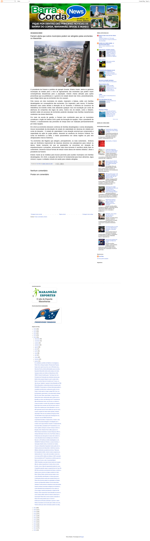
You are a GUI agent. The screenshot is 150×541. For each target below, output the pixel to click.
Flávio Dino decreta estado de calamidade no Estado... (47, 480)
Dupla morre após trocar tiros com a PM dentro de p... (47, 367)
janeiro (36, 361)
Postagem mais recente (36, 214)
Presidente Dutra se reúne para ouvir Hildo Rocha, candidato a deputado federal (112, 228)
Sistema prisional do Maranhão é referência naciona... (47, 448)
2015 (35, 520)
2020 (35, 509)
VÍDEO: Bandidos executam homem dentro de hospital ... (48, 462)
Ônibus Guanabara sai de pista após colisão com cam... (48, 502)
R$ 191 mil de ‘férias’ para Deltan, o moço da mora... (47, 395)
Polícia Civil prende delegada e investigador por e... (47, 421)
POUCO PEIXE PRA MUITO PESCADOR (107, 81)
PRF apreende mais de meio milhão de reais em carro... (48, 409)
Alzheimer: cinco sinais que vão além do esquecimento (111, 215)
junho (36, 351)
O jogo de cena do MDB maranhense (43, 417)
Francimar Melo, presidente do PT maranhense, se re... (48, 425)
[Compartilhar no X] (60, 164)
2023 (35, 335)
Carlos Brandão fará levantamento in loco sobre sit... (47, 488)
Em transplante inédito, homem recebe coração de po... (48, 452)
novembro (37, 341)
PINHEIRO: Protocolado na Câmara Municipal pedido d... (48, 387)
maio (36, 353)
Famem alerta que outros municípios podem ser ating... (48, 504)
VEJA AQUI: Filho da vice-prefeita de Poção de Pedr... (47, 413)
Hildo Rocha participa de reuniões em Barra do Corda (111, 241)
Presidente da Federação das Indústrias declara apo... (47, 377)
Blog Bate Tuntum (103, 109)
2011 (35, 528)
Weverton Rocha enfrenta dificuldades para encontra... (47, 369)
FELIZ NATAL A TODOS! (111, 141)
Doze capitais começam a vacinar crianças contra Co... (47, 427)
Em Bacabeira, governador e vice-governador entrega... (48, 393)
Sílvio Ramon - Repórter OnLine (106, 49)
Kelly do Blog (102, 60)
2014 (35, 522)
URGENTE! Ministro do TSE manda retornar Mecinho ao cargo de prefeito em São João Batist (107, 39)
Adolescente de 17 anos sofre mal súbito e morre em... (47, 454)
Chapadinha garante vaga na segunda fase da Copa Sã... (48, 468)
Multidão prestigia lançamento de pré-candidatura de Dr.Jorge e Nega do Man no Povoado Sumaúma (111, 88)
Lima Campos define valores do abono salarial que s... (47, 494)
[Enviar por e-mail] (56, 164)
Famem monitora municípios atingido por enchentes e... (48, 486)
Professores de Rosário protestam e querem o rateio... (47, 500)
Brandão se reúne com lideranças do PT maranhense (47, 399)
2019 (35, 511)
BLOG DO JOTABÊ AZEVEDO (106, 80)
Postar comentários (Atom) (41, 216)
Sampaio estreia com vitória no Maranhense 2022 (46, 373)
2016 (35, 517)
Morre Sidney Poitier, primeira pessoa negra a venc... (47, 474)
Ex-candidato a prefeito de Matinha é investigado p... (47, 363)
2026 (35, 329)
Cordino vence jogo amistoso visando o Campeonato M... (48, 423)
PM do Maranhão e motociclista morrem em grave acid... (48, 385)
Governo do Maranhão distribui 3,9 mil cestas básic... (47, 482)
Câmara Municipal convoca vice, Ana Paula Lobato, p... (48, 433)
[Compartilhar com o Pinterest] (63, 164)
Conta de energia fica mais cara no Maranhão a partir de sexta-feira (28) (112, 151)
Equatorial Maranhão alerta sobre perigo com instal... (47, 371)
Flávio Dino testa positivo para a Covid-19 (44, 498)
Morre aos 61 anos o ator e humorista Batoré (45, 460)
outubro (37, 343)
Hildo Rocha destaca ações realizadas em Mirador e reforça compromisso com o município (110, 202)
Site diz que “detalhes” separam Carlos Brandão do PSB (48, 383)
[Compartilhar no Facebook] (61, 164)
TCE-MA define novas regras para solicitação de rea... (47, 415)
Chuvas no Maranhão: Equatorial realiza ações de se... (48, 446)
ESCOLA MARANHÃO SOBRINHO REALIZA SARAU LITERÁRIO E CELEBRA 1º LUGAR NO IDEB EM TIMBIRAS (111, 54)
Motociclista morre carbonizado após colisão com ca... (47, 397)
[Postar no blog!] (58, 164)
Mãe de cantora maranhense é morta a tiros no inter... (47, 464)
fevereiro (37, 359)
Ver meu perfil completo (102, 258)
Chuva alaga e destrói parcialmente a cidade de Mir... (47, 490)
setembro (37, 345)
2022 (35, 337)
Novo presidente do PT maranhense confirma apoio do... (48, 458)
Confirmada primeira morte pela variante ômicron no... (47, 478)
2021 (35, 507)
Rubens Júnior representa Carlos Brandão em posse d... (48, 492)
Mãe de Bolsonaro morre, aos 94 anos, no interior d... (47, 401)
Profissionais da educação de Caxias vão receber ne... (47, 435)
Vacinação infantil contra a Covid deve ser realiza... (47, 444)
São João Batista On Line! (105, 99)
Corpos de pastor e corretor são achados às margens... (48, 403)
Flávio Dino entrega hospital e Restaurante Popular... (47, 365)
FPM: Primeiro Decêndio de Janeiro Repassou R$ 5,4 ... (48, 431)
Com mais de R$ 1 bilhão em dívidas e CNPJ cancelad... (48, 456)
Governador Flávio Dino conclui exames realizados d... (47, 496)
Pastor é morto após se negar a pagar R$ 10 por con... (47, 391)
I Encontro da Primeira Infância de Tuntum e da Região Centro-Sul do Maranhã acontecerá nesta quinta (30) (111, 113)
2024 (35, 333)
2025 (35, 331)
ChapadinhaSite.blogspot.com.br (107, 70)
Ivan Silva (101, 256)
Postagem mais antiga (88, 214)
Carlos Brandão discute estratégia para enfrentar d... (47, 437)
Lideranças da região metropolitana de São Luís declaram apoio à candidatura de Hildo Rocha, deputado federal (112, 189)
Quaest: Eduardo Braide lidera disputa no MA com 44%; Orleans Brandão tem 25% (111, 162)
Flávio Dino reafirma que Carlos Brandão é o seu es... (47, 407)
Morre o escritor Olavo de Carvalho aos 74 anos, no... (47, 381)
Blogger (82, 536)
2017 (35, 515)
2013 (35, 524)
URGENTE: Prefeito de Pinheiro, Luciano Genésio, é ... (47, 442)
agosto (36, 347)
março (36, 357)
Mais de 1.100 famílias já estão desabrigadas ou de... (47, 440)
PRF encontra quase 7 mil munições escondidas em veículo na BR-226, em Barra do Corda (112, 175)
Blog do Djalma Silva (104, 84)
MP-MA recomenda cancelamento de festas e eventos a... (48, 470)
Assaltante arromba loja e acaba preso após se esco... (47, 389)
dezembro (37, 339)
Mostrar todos (115, 119)
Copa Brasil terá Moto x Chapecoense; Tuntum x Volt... (47, 419)
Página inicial (62, 214)
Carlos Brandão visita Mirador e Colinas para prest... (47, 476)
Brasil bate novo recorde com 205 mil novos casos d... (47, 405)
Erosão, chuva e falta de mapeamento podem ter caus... (48, 466)
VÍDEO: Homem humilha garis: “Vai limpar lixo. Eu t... (47, 375)
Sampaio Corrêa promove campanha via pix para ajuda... (48, 484)
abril (36, 355)
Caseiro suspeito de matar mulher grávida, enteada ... (47, 411)
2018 (35, 514)
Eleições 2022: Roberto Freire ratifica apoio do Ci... (47, 429)
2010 (35, 530)
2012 (35, 526)
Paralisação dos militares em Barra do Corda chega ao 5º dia (112, 130)
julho (36, 349)
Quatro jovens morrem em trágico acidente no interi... (47, 472)
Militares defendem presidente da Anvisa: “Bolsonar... (47, 450)
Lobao (100, 94)
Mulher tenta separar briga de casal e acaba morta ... (47, 379)
